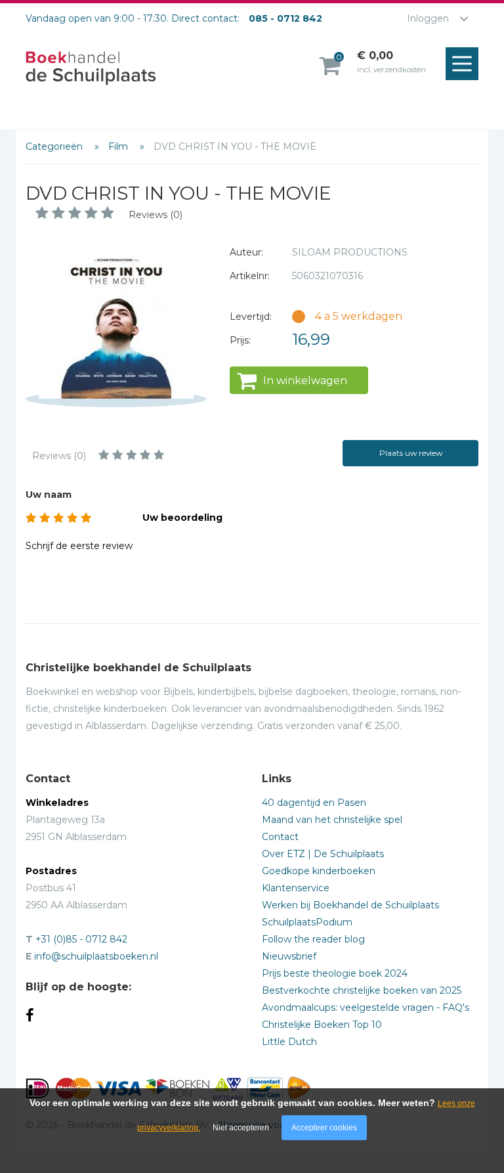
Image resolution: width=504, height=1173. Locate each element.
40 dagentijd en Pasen (314, 802)
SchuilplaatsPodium (307, 922)
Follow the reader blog (313, 939)
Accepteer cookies (324, 1127)
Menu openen (462, 63)
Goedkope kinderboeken (318, 871)
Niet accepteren (241, 1127)
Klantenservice (295, 888)
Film (119, 146)
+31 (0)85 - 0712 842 (81, 939)
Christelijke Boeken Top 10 (322, 1024)
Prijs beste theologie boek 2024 (335, 973)
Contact (280, 837)
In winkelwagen (305, 380)
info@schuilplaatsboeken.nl (96, 956)
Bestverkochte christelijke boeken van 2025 (361, 990)
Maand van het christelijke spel (332, 820)
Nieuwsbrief (289, 956)
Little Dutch (289, 1042)
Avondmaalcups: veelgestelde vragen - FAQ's (365, 1007)
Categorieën (55, 146)
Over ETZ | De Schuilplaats (323, 854)
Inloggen (428, 18)
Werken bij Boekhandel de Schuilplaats (350, 905)
